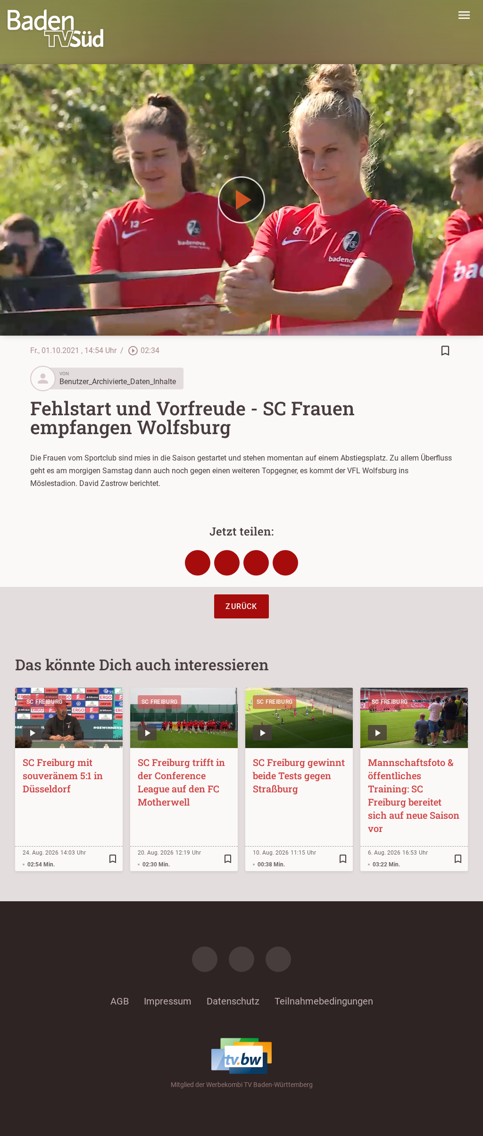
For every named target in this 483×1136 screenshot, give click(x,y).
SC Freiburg (44, 702)
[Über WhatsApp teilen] (256, 563)
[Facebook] (204, 959)
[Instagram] (241, 959)
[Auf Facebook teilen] (197, 563)
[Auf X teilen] (227, 563)
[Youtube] (278, 959)
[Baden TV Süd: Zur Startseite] (55, 28)
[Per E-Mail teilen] (285, 563)
